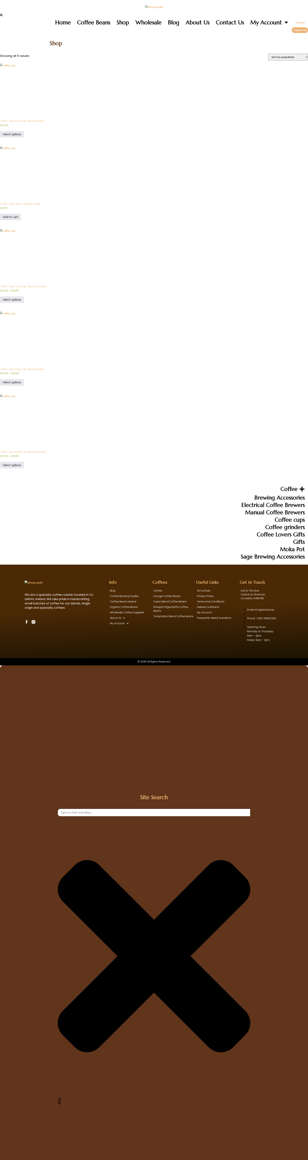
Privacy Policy (205, 596)
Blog (173, 22)
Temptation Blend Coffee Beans (173, 616)
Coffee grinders (285, 527)
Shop (123, 22)
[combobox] (154, 812)
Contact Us (230, 22)
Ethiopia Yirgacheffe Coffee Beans (170, 609)
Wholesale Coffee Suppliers (127, 612)
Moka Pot (292, 549)
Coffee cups (290, 519)
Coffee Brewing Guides (124, 596)
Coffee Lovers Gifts (281, 534)
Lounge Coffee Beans (166, 596)
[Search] (59, 1101)
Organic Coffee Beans (124, 607)
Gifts (299, 541)
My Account (266, 22)
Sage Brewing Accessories (273, 556)
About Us (198, 22)
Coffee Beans (93, 22)
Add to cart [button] (10, 217)
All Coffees (203, 590)
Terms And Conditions (210, 601)
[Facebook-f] (26, 622)
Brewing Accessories (279, 497)
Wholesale (149, 22)
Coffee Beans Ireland (123, 601)
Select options (12, 134)
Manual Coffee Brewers (275, 512)
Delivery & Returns (208, 607)
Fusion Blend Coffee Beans (170, 601)
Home (63, 22)
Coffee (289, 489)
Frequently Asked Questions (214, 618)
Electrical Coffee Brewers (273, 505)
